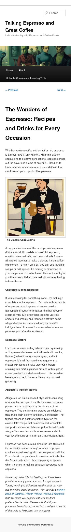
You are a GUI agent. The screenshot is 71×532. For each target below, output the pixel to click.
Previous (11, 90)
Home (9, 70)
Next (61, 90)
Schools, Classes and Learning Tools (26, 78)
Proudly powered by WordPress (35, 524)
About (22, 70)
